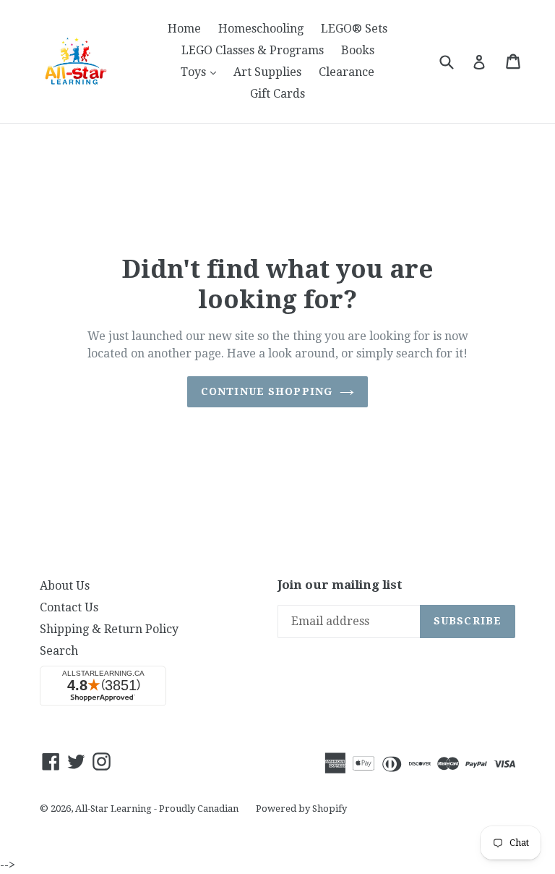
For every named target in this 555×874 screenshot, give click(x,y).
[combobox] (456, 61)
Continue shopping (266, 391)
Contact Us (69, 607)
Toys (202, 71)
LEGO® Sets (354, 28)
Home (184, 28)
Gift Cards (277, 94)
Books (357, 50)
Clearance (346, 72)
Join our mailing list (340, 584)
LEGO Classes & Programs (252, 50)
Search (59, 651)
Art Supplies (267, 72)
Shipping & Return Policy (109, 629)
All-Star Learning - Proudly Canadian (156, 808)
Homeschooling (261, 28)
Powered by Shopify (301, 808)
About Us (65, 586)
